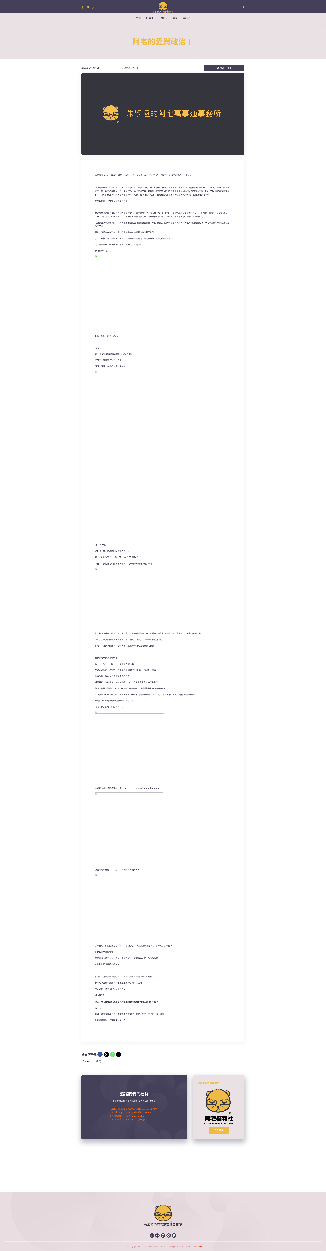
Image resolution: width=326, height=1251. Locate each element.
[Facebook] (100, 1054)
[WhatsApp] (113, 1054)
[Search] (243, 7)
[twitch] (93, 7)
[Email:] (119, 1054)
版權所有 (163, 1246)
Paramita (199, 1246)
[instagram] (168, 1235)
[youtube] (88, 7)
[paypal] (174, 1235)
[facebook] (83, 7)
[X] (106, 1054)
